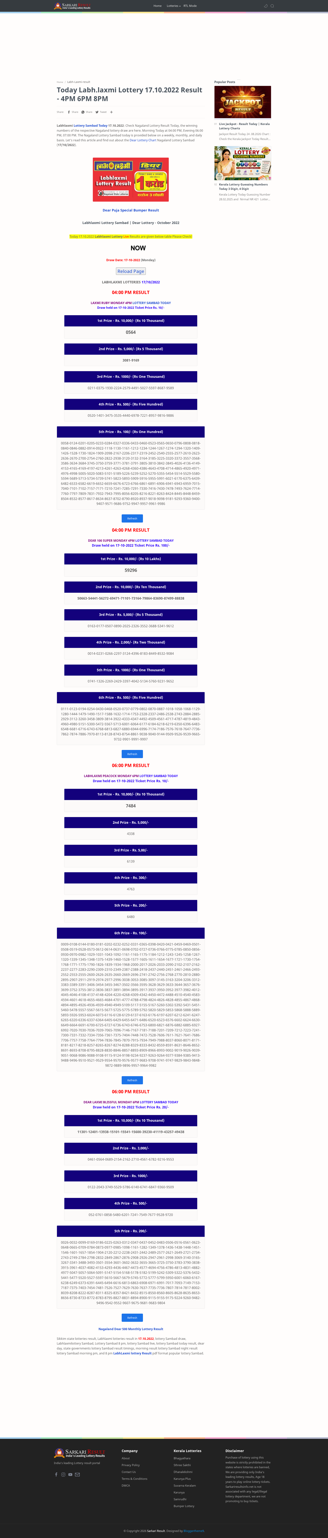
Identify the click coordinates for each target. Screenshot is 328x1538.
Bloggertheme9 (194, 1531)
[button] (266, 6)
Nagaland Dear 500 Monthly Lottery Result (131, 1329)
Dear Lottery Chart (143, 140)
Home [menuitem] (158, 6)
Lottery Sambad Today (90, 125)
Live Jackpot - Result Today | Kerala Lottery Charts (244, 126)
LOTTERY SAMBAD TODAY (151, 303)
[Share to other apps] (111, 112)
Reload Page (130, 271)
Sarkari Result (156, 1531)
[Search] (272, 6)
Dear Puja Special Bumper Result (131, 210)
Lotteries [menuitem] (172, 6)
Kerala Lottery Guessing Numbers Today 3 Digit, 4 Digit (243, 186)
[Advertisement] (164, 45)
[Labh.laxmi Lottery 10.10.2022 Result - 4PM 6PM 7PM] (131, 180)
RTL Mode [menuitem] (190, 6)
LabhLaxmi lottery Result (132, 1353)
